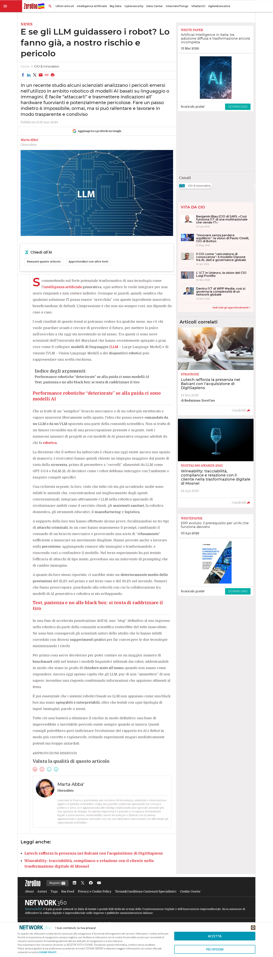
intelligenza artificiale (62, 287)
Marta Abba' (29, 139)
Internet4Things (177, 6)
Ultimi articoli (65, 6)
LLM (114, 347)
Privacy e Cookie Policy (94, 891)
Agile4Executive (219, 6)
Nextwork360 (34, 909)
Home (25, 66)
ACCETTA (215, 936)
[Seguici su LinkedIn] (74, 883)
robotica (50, 443)
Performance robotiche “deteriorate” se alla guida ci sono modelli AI (92, 377)
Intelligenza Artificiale (92, 6)
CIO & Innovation (46, 66)
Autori (42, 891)
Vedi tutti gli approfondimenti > (231, 307)
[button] (11, 6)
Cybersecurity (133, 6)
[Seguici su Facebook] (91, 883)
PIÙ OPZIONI (214, 949)
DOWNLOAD (238, 106)
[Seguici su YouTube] (99, 883)
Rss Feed (67, 891)
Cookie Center (190, 891)
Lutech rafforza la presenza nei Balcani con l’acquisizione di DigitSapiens (93, 853)
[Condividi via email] (40, 75)
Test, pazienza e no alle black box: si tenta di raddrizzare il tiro (87, 382)
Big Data (115, 6)
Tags (54, 891)
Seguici (55, 883)
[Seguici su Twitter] (82, 883)
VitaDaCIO (198, 6)
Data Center (154, 6)
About (29, 891)
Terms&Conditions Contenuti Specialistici (145, 891)
